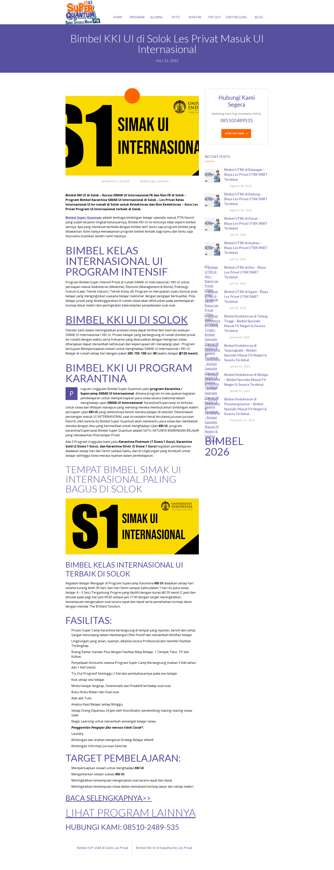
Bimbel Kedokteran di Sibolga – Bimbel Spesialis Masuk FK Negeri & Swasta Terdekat (246, 379)
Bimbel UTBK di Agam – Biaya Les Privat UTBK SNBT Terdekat (246, 296)
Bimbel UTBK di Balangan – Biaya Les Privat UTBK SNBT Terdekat (246, 174)
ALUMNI (156, 17)
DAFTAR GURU (236, 17)
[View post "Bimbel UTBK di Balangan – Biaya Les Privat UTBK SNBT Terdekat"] (212, 175)
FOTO (176, 17)
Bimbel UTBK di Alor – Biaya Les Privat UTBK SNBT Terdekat (245, 272)
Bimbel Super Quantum (154, 181)
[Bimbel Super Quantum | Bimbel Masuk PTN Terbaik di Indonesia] (83, 12)
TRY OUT (214, 17)
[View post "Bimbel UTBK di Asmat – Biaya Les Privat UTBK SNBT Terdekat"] (212, 223)
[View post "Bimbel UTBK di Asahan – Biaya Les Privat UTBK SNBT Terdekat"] (212, 248)
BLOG (259, 17)
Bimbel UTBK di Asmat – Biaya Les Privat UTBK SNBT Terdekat (246, 223)
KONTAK (195, 17)
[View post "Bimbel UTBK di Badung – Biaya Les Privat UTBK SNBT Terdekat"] (212, 199)
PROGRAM (137, 17)
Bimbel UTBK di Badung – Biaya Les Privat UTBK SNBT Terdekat (246, 199)
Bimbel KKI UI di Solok (115, 181)
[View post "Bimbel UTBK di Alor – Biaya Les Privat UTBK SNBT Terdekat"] (212, 272)
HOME (117, 17)
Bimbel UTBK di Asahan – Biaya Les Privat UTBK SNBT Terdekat (246, 248)
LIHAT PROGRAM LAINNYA (131, 812)
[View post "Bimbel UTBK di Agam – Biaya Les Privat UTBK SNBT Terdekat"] (212, 297)
